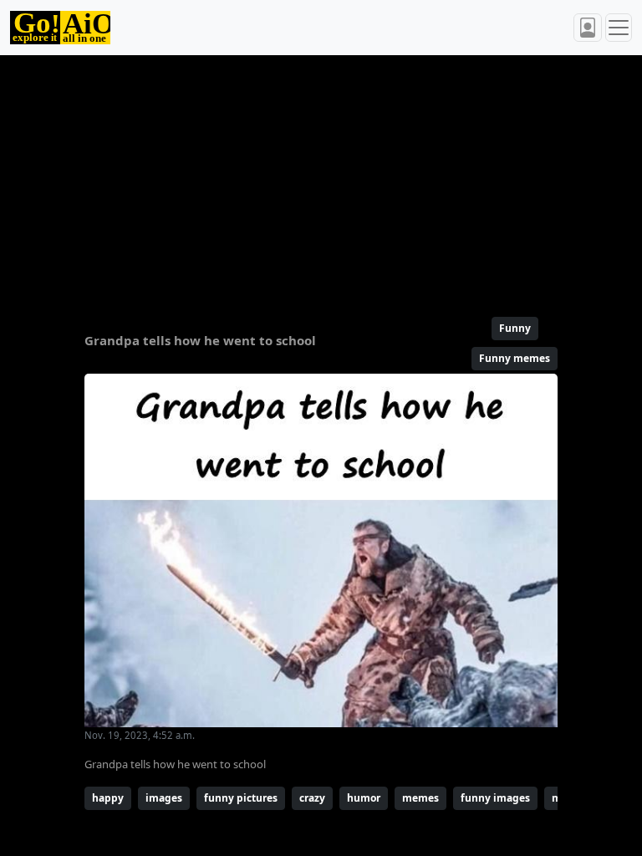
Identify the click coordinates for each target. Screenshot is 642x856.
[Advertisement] (321, 179)
